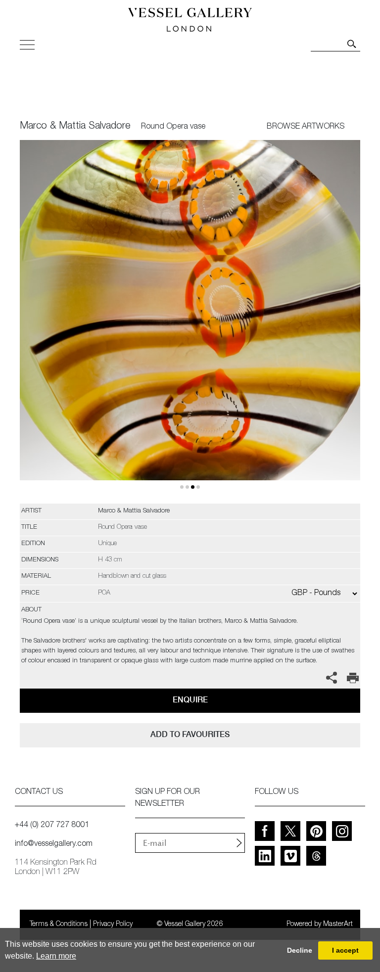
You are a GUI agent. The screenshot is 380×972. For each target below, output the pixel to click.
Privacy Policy (113, 924)
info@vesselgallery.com (54, 844)
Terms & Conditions (59, 924)
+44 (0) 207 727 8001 (52, 826)
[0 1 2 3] (190, 322)
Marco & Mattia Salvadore (75, 127)
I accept (345, 950)
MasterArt (338, 924)
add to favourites (190, 734)
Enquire (190, 699)
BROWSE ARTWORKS (305, 127)
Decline (299, 950)
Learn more (56, 956)
